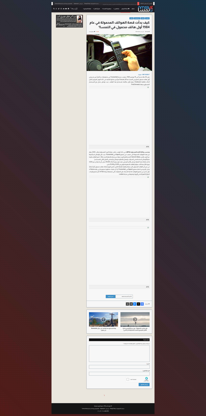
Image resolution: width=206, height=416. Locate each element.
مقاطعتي (117, 8)
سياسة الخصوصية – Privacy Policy (91, 3)
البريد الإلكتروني (146, 370)
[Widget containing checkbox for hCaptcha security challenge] (137, 379)
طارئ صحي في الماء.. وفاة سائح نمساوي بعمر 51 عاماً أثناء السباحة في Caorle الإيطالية (119, 3)
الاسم (148, 363)
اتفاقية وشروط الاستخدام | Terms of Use (63, 3)
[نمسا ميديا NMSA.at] (145, 9)
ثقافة (142, 18)
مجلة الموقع (125, 8)
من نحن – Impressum (78, 3)
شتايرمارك (137, 18)
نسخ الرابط (110, 296)
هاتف (131, 18)
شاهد (132, 8)
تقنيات (147, 18)
